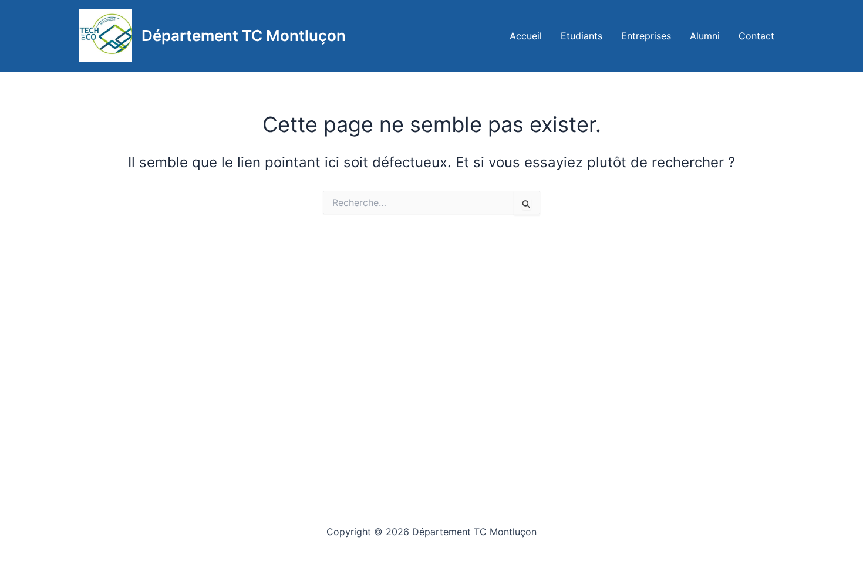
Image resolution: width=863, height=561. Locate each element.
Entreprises (646, 36)
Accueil (526, 36)
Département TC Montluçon (243, 35)
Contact (756, 36)
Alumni (705, 36)
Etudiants (581, 36)
